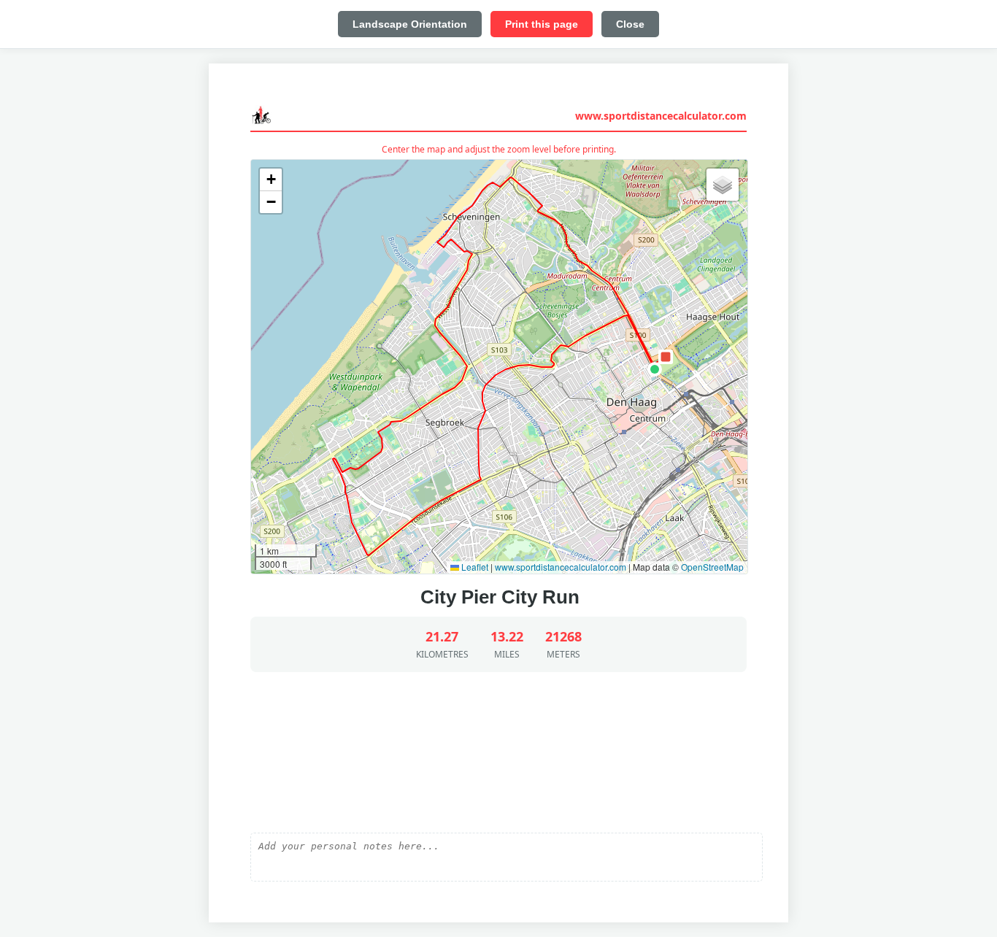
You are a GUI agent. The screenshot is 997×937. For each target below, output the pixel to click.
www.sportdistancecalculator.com (661, 116)
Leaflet (473, 566)
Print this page (541, 24)
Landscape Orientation (410, 24)
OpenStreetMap (712, 566)
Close (630, 24)
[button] (654, 369)
